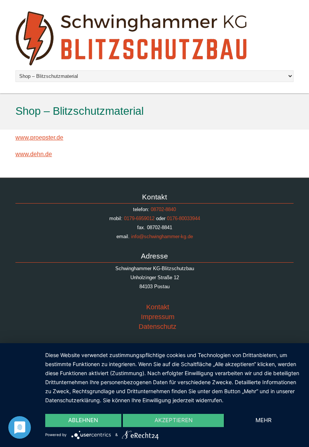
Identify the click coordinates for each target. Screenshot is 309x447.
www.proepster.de (39, 137)
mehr (263, 420)
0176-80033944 (183, 218)
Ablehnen (83, 420)
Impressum (157, 317)
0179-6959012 (139, 218)
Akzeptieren (173, 420)
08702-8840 (163, 209)
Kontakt (157, 307)
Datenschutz (157, 326)
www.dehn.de (33, 154)
